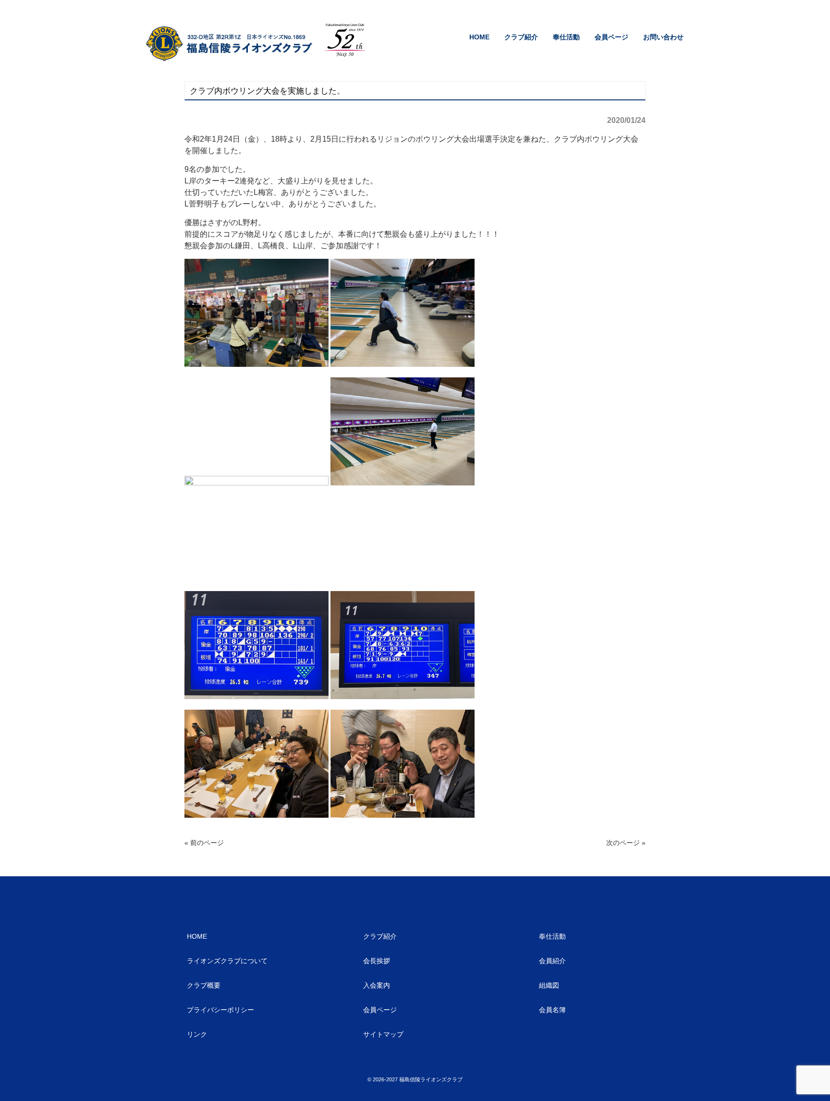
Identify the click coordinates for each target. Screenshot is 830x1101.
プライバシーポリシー (220, 1010)
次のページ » (626, 843)
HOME (197, 936)
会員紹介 (552, 961)
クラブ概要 (203, 985)
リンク (197, 1034)
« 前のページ (204, 843)
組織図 (549, 985)
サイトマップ (383, 1034)
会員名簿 (552, 1010)
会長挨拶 (376, 961)
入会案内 (376, 985)
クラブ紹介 (380, 936)
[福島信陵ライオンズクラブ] (231, 57)
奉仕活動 (552, 936)
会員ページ (380, 1010)
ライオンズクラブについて (227, 961)
